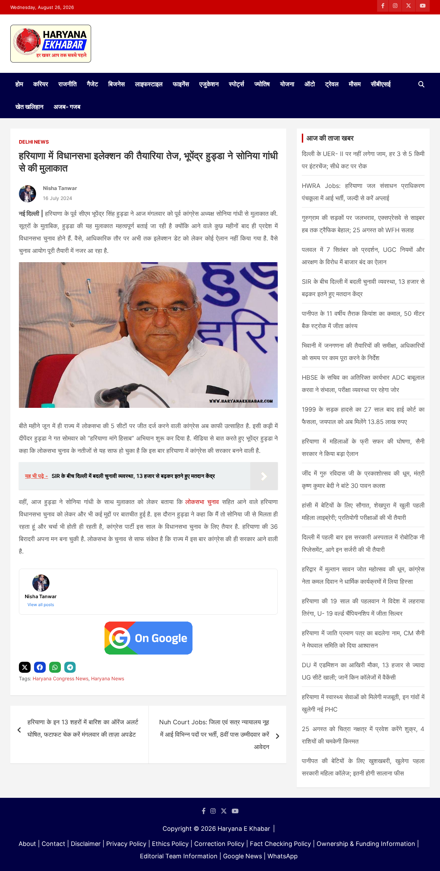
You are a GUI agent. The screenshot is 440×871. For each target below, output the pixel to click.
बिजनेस (116, 84)
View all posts (41, 604)
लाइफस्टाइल (149, 84)
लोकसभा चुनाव (202, 501)
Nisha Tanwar (60, 188)
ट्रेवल (332, 84)
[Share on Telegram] (70, 667)
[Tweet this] (25, 667)
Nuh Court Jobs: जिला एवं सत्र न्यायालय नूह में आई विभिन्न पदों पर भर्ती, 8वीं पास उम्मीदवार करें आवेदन (214, 734)
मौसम (355, 84)
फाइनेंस (181, 84)
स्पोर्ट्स (236, 84)
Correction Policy (219, 843)
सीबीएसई (380, 84)
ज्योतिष (262, 84)
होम (19, 84)
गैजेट (92, 84)
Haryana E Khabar (244, 828)
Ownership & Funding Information (366, 843)
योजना (287, 84)
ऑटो (310, 84)
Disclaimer (86, 843)
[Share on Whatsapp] (56, 667)
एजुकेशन (209, 84)
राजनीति (67, 84)
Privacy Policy (126, 843)
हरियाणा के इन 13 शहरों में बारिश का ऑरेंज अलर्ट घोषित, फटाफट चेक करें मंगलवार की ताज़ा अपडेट (83, 728)
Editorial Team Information (179, 856)
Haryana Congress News (60, 678)
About (27, 843)
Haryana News (107, 678)
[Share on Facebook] (40, 667)
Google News (242, 856)
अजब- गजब (67, 106)
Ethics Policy (170, 843)
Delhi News (34, 142)
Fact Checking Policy (280, 843)
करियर (40, 84)
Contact (53, 843)
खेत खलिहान (29, 106)
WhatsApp (282, 856)
